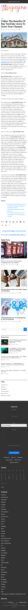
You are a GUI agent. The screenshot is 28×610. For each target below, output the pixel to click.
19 (9, 477)
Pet (2, 565)
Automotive (4, 499)
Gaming (3, 531)
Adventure (3, 495)
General (3, 533)
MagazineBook (23, 602)
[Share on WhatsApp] (17, 222)
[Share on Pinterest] (20, 222)
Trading (3, 584)
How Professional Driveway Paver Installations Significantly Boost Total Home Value (16, 205)
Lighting (3, 550)
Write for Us (4, 393)
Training (3, 586)
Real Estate (4, 567)
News (2, 18)
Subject (14, 423)
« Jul (2, 487)
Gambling (3, 526)
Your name (14, 409)
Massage (3, 557)
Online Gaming (4, 562)
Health (2, 536)
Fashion (3, 514)
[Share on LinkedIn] (13, 222)
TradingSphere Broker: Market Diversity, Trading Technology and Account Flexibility (17, 350)
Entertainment (4, 511)
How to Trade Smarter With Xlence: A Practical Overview (13, 371)
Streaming (3, 579)
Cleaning (3, 504)
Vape (2, 591)
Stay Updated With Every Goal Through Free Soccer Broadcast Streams (16, 214)
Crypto (3, 507)
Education (3, 509)
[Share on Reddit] (23, 222)
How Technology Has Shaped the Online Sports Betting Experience (18, 341)
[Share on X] (10, 222)
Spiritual (3, 574)
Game (2, 528)
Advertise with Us (6, 395)
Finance (3, 519)
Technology (4, 582)
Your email (14, 416)
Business (3, 502)
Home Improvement (6, 538)
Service (3, 570)
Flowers (3, 521)
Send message (14, 452)
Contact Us (4, 385)
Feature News (4, 516)
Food (2, 524)
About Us (3, 387)
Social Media (4, 572)
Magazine (3, 555)
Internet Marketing (6, 543)
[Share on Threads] (6, 225)
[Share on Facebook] (6, 222)
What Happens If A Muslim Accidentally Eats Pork (13, 594)
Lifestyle (3, 548)
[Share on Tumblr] (2, 225)
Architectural (4, 497)
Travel (2, 589)
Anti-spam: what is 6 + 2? (14, 445)
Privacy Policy (5, 391)
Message (14, 429)
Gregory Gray (15, 29)
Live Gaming (4, 553)
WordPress (10, 602)
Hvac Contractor (5, 540)
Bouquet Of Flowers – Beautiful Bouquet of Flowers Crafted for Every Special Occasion (12, 364)
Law (2, 545)
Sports (2, 577)
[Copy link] (9, 225)
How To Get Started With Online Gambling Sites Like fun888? (11, 261)
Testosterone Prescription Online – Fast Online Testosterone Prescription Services (13, 357)
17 (1, 477)
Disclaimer (4, 389)
